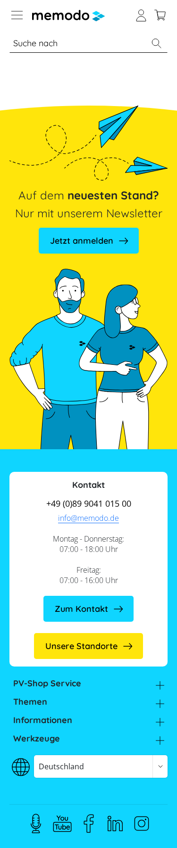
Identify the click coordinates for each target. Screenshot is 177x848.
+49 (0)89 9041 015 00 (88, 503)
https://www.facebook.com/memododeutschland (88, 823)
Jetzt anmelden (81, 240)
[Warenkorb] (160, 14)
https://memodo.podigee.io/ (36, 823)
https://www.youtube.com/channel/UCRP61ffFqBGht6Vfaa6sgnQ (62, 823)
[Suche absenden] (156, 43)
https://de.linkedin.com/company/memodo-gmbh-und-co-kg (115, 823)
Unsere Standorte (81, 646)
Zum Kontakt (81, 608)
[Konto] (141, 14)
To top (150, 827)
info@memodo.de (88, 518)
